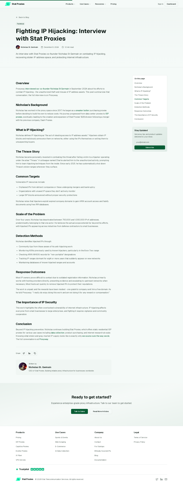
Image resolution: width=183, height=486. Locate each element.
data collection (57, 332)
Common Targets (141, 99)
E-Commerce (60, 446)
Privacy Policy (139, 442)
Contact (97, 442)
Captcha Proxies (22, 446)
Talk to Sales (79, 411)
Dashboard (171, 4)
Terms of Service (140, 437)
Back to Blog (24, 17)
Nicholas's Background (143, 87)
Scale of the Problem (142, 103)
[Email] (166, 479)
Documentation (100, 460)
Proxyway (43, 339)
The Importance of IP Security (146, 115)
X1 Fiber (19, 455)
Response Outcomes (142, 111)
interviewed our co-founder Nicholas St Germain (47, 88)
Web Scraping (60, 442)
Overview (138, 83)
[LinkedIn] (161, 479)
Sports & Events (61, 437)
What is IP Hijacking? (142, 91)
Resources (99, 4)
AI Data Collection (62, 451)
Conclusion (138, 119)
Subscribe (150, 147)
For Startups (99, 446)
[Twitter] (157, 479)
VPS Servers (21, 460)
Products (69, 4)
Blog (96, 455)
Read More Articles (101, 411)
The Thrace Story (141, 95)
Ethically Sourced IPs (102, 451)
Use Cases (84, 4)
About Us (98, 437)
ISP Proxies (20, 442)
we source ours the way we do (95, 336)
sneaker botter (82, 110)
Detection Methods (142, 107)
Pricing (113, 4)
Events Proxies (21, 451)
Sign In (160, 4)
